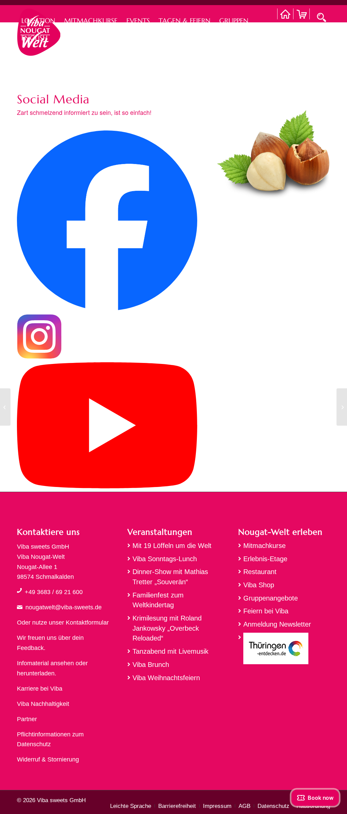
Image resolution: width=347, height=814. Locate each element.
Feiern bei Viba (265, 611)
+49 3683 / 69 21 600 (54, 592)
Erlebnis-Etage (265, 559)
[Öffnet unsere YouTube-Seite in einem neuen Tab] (107, 486)
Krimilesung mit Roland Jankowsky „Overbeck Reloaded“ (167, 628)
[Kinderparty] (5, 407)
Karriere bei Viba (39, 688)
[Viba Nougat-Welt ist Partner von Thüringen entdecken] (284, 650)
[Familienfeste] (341, 407)
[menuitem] (38, 13)
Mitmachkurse (264, 545)
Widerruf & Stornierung (48, 759)
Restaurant (260, 571)
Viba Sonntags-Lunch (164, 559)
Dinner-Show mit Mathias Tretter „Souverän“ (170, 577)
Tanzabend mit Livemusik (170, 651)
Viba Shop (258, 585)
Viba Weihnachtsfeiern (166, 677)
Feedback (30, 648)
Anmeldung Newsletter (277, 624)
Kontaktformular (87, 622)
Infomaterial (33, 663)
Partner (27, 719)
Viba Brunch (150, 664)
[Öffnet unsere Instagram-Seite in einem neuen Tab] (39, 356)
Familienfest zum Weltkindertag (158, 600)
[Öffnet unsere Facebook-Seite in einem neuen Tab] (107, 308)
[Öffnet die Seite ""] (19, 590)
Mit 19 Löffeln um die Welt (171, 545)
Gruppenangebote (270, 598)
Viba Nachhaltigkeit (43, 703)
